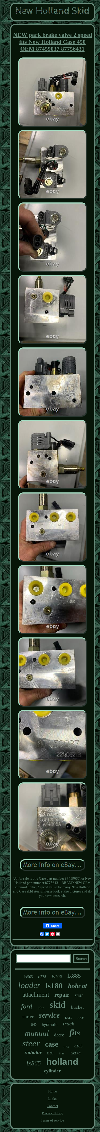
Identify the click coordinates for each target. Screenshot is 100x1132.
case (51, 1044)
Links (52, 1099)
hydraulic (50, 1024)
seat (79, 995)
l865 (34, 1024)
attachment (35, 994)
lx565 (28, 977)
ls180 (54, 985)
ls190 (80, 1018)
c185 (78, 1046)
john (41, 1008)
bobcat (77, 986)
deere (59, 1035)
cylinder (52, 1070)
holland (62, 1062)
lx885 (74, 975)
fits (74, 1032)
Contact (52, 1106)
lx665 (68, 1017)
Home (52, 1091)
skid (58, 1004)
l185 (50, 1053)
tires (62, 1053)
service (49, 1015)
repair (61, 995)
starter (28, 1016)
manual (37, 1032)
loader (29, 985)
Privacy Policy (52, 1113)
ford (26, 1006)
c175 (42, 976)
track (68, 1023)
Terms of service (52, 1120)
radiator (33, 1052)
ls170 (75, 1053)
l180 (66, 1046)
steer (31, 1043)
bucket (77, 1007)
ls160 (57, 976)
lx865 (33, 1063)
